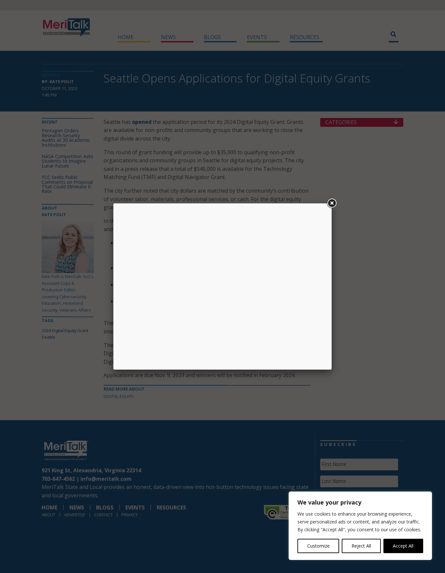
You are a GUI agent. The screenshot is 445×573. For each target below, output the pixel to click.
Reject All (361, 546)
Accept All (403, 546)
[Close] (331, 203)
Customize (318, 546)
